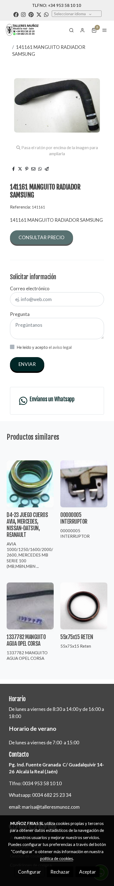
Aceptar (87, 872)
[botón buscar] (71, 30)
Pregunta (20, 314)
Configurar (29, 872)
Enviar (27, 364)
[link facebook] (16, 14)
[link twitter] (39, 14)
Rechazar (60, 872)
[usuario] (82, 30)
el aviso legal (60, 347)
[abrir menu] (105, 30)
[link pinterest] (31, 14)
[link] (22, 29)
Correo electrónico (30, 288)
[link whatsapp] (46, 14)
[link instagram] (23, 14)
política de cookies (56, 858)
